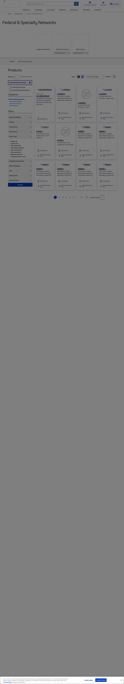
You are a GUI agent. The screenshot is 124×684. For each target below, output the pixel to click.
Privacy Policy (7, 682)
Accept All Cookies (101, 680)
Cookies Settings (88, 680)
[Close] (121, 680)
